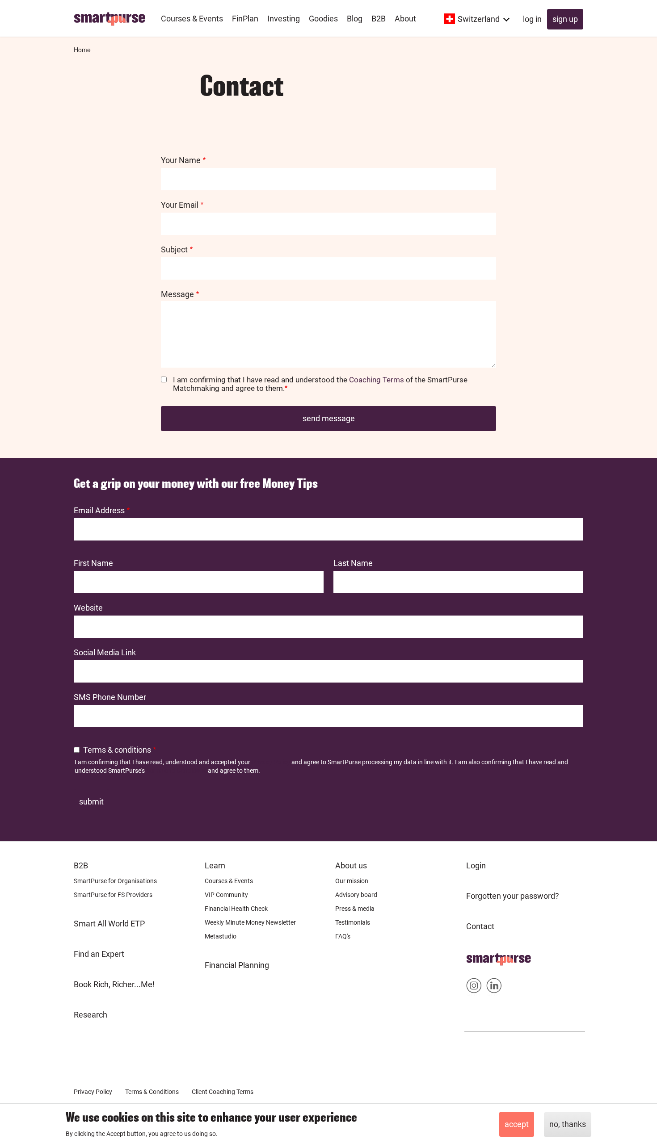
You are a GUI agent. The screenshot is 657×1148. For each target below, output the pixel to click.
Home (82, 49)
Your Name (181, 160)
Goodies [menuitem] (323, 18)
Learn (215, 865)
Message (177, 294)
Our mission (351, 880)
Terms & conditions (117, 749)
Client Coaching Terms (222, 1091)
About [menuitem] (405, 18)
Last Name (353, 563)
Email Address (99, 510)
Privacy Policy (271, 762)
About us (351, 865)
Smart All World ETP (109, 923)
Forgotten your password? (512, 896)
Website (88, 607)
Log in (532, 19)
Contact (480, 926)
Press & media (355, 908)
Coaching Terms (376, 379)
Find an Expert (99, 954)
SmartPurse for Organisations (115, 880)
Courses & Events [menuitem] (192, 18)
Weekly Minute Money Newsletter (250, 922)
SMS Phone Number (110, 697)
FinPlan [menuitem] (245, 18)
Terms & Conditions (152, 1091)
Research (90, 1014)
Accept (517, 1124)
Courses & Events (229, 880)
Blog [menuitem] (354, 18)
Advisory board (356, 894)
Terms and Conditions (176, 770)
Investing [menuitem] (283, 18)
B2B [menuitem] (378, 18)
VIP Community (226, 894)
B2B (81, 865)
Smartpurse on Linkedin (494, 987)
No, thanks (567, 1124)
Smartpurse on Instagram (474, 987)
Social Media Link (105, 652)
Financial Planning (237, 965)
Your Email (179, 204)
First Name (93, 563)
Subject (174, 249)
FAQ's (342, 936)
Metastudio (220, 936)
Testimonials (352, 922)
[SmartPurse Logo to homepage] (113, 18)
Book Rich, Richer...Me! (114, 984)
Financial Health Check (236, 908)
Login (476, 865)
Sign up (565, 19)
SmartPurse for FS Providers (113, 894)
